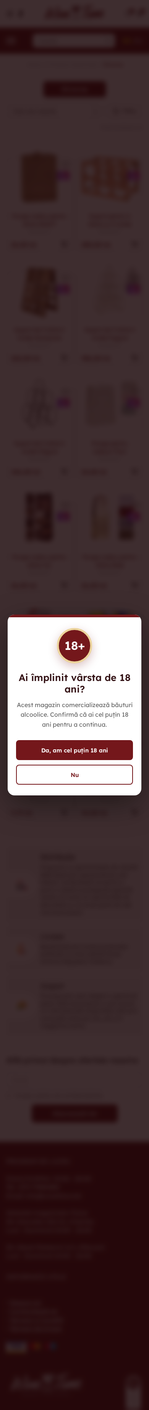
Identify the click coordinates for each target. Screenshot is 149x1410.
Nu (75, 775)
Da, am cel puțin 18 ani (74, 750)
